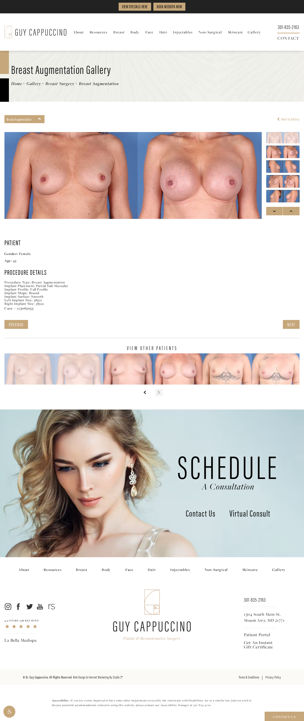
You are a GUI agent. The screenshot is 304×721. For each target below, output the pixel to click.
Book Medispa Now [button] (169, 6)
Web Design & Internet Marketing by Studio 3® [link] (98, 677)
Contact (288, 37)
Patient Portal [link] (257, 634)
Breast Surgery (59, 83)
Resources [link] (98, 32)
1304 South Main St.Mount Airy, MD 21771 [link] (264, 617)
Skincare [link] (235, 32)
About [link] (78, 32)
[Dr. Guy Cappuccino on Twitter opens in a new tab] (29, 606)
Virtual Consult (249, 514)
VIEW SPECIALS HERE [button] (135, 6)
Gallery (33, 83)
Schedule (228, 469)
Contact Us (200, 514)
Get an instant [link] (258, 644)
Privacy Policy (273, 677)
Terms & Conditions (249, 677)
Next (291, 324)
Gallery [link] (254, 32)
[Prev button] (144, 392)
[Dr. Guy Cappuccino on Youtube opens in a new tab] (40, 606)
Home (16, 83)
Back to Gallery (290, 119)
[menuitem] (79, 32)
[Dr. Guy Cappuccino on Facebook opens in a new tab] (18, 606)
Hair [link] (163, 32)
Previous (16, 324)
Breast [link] (119, 32)
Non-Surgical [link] (210, 32)
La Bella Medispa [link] (20, 640)
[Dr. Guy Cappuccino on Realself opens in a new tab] (50, 606)
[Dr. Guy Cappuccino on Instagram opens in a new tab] (7, 606)
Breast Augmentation (99, 83)
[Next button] (159, 392)
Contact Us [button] (284, 717)
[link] (288, 26)
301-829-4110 (202, 705)
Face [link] (149, 32)
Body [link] (135, 32)
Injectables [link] (183, 32)
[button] (9, 712)
